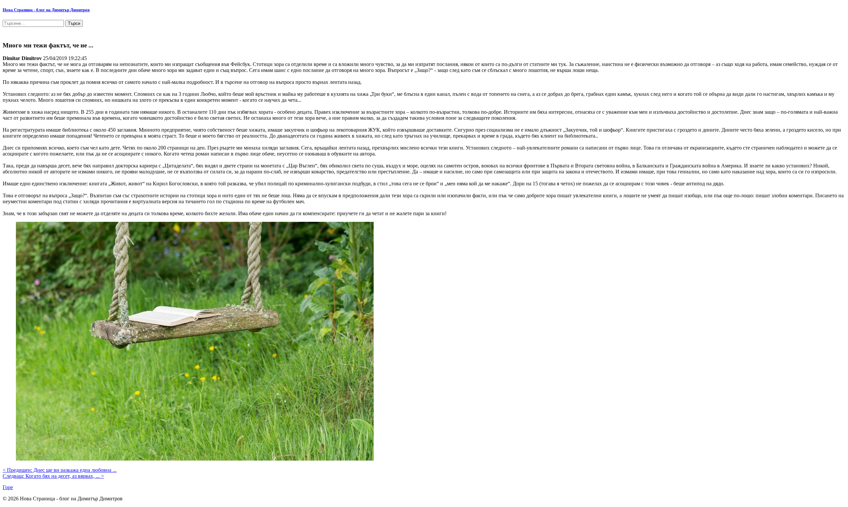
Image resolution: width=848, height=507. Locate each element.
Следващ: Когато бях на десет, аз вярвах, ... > (53, 476)
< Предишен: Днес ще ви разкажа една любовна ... (60, 470)
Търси (74, 23)
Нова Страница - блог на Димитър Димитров (46, 9)
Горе (8, 487)
